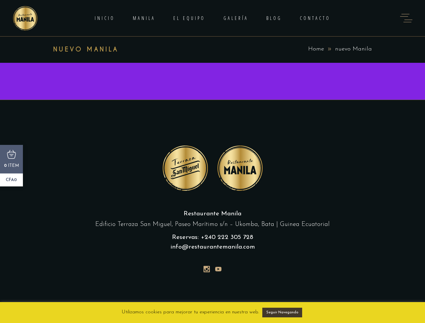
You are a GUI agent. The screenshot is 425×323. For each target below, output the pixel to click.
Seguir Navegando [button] (282, 312)
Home (316, 49)
